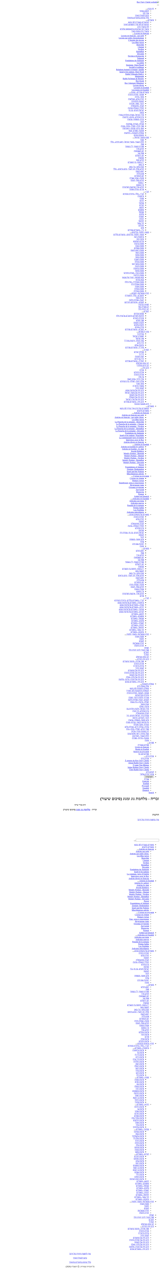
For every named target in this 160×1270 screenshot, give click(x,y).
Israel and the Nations (135, 471)
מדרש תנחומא (138, 241)
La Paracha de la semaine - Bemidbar (129, 429)
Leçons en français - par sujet (132, 36)
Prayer (141, 465)
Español (146, 788)
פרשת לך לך (139, 1055)
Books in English (142, 749)
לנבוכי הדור (139, 388)
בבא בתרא (140, 280)
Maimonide (139, 76)
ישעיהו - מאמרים (137, 623)
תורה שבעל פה (138, 643)
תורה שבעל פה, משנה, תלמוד (138, 634)
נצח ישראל (140, 338)
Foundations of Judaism (134, 467)
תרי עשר (140, 223)
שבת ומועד (145, 704)
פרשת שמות (139, 1079)
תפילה (146, 648)
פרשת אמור (139, 1122)
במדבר (141, 203)
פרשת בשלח (139, 1086)
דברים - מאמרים (142, 1154)
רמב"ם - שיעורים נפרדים (134, 329)
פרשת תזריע (139, 1113)
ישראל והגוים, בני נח (136, 110)
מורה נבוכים (139, 327)
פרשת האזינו (139, 1177)
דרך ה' (141, 354)
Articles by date (143, 885)
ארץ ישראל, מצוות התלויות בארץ (131, 115)
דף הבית (151, 9)
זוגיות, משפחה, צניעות (135, 119)
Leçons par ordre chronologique (131, 38)
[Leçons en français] (133, 34)
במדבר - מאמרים (142, 1129)
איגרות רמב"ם (138, 318)
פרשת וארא (139, 1082)
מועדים (146, 548)
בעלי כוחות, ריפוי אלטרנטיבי (138, 733)
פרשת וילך (140, 1174)
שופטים (141, 210)
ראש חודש (140, 551)
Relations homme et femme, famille (130, 69)
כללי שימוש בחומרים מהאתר (138, 18)
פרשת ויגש (140, 1073)
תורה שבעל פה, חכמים (140, 293)
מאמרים (151, 406)
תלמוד (141, 639)
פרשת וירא (140, 1057)
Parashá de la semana (135, 505)
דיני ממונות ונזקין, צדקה (140, 731)
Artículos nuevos (137, 503)
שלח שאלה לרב (143, 686)
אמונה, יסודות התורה (136, 94)
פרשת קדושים (138, 1120)
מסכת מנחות (139, 289)
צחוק (142, 541)
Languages (149, 777)
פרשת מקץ (140, 1070)
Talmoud (140, 58)
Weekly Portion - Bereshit (134, 453)
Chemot (141, 47)
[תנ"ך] (144, 192)
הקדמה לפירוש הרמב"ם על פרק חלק (130, 316)
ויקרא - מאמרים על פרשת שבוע (132, 607)
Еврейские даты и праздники (131, 483)
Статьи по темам (137, 478)
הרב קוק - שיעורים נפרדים (134, 401)
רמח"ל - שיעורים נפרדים (134, 361)
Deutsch (145, 790)
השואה (141, 535)
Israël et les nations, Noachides (132, 435)
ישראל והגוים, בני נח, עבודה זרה (132, 532)
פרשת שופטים (138, 1165)
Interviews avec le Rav (135, 440)
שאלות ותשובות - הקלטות (134, 133)
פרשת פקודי (139, 1102)
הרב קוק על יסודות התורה (134, 672)
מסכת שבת (139, 246)
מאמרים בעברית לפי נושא (144, 845)
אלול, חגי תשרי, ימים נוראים (138, 1012)
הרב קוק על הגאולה (136, 397)
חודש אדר (145, 1030)
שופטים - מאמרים (137, 616)
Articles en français (141, 413)
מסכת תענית (139, 259)
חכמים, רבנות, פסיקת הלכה (138, 700)
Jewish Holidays (137, 451)
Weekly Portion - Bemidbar (133, 460)
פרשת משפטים (138, 1091)
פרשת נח (140, 1052)
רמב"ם (146, 311)
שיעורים (151, 20)
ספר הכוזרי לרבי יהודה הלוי (139, 650)
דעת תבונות (139, 356)
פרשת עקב (140, 1161)
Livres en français (142, 747)
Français (145, 781)
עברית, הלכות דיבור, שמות (139, 697)
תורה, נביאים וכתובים (146, 1043)
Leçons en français (141, 33)
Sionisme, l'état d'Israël (135, 65)
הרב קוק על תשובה (136, 395)
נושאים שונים (139, 135)
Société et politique (136, 67)
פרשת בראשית (138, 1050)
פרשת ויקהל (139, 1100)
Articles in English (141, 444)
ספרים (151, 742)
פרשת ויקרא (139, 1107)
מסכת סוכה (139, 255)
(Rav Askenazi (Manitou (134, 83)
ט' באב (141, 164)
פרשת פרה (145, 1039)
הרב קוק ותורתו (143, 659)
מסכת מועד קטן (138, 264)
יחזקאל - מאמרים (137, 627)
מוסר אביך (140, 383)
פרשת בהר (140, 1125)
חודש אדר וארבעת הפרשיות (133, 187)
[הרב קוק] (142, 368)
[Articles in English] (138, 881)
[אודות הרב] (145, 756)
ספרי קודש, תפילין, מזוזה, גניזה (137, 729)
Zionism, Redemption (135, 469)
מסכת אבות (139, 286)
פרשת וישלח (139, 1066)
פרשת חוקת (139, 1143)
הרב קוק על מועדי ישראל (134, 392)
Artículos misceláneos (135, 512)
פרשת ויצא (140, 1064)
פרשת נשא (140, 1134)
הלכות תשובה (139, 322)
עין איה (141, 377)
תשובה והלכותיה (137, 101)
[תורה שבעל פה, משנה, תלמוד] (126, 634)
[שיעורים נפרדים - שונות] (130, 92)
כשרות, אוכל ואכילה (141, 724)
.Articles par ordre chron (139, 854)
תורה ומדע (140, 519)
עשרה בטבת (139, 589)
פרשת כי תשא (138, 1097)
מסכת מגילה (139, 261)
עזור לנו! (146, 13)
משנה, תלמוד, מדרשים (140, 232)
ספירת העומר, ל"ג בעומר (134, 146)
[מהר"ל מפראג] (137, 332)
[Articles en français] (133, 413)
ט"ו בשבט (140, 185)
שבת (142, 140)
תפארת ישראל (138, 336)
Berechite (140, 45)
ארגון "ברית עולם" (147, 774)
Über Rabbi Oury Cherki (139, 770)
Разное (141, 494)
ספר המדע (140, 320)
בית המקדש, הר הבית (140, 711)
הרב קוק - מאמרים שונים (134, 681)
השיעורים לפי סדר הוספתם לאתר (136, 24)
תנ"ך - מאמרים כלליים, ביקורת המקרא (129, 600)
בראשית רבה (139, 237)
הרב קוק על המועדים (136, 670)
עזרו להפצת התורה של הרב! (80, 1254)
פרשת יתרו (140, 1088)
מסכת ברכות (139, 243)
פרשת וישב (140, 1068)
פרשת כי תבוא (138, 1170)
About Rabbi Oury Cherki (138, 763)
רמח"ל (146, 350)
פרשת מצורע (139, 1116)
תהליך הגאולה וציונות (136, 108)
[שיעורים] (147, 20)
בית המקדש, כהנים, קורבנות (133, 117)
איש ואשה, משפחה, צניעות (138, 720)
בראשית (141, 196)
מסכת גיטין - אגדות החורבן (134, 273)
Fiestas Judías (138, 508)
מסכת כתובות (139, 268)
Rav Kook (140, 81)
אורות (142, 370)
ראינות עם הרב (138, 544)
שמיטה (141, 530)
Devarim (140, 54)
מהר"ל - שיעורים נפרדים (134, 347)
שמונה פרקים (139, 313)
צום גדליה (140, 173)
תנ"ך (147, 191)
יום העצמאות (139, 151)
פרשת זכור (145, 1034)
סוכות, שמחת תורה (136, 584)
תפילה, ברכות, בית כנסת (139, 702)
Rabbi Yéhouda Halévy (134, 74)
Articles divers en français (134, 442)
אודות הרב (150, 756)
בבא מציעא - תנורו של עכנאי (133, 277)
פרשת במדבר (139, 1131)
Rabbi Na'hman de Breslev (133, 79)
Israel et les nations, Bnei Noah (132, 72)
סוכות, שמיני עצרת (137, 178)
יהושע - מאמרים (138, 614)
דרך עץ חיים (139, 359)
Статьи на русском (141, 476)
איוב (142, 228)
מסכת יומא (140, 252)
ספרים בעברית (143, 745)
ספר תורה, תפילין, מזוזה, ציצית (132, 126)
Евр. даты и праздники (139, 919)
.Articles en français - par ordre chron (129, 417)
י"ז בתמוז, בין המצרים (136, 162)
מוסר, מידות (139, 97)
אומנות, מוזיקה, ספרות (140, 738)
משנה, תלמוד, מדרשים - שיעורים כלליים (128, 234)
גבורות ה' (140, 334)
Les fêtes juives (138, 42)
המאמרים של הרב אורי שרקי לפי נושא (134, 408)
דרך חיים (140, 343)
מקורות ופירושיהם (142, 695)
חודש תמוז (140, 160)
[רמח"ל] (143, 350)
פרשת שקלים (144, 1032)
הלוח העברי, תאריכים (140, 736)
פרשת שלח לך (138, 1138)
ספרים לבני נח (143, 754)
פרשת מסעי (139, 1152)
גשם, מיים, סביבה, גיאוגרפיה (133, 128)
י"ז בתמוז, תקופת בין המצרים (133, 569)
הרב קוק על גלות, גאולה (135, 677)
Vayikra (141, 49)
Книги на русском (141, 751)
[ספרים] (148, 743)
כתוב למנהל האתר (142, 15)
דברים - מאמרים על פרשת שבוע (131, 611)
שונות (142, 546)
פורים (142, 596)
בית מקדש (145, 964)
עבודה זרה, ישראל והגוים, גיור (137, 715)
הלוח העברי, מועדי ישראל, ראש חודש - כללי (127, 142)
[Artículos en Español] (131, 499)
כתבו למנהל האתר (80, 1258)
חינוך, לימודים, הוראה (140, 718)
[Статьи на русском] (132, 476)
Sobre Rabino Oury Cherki (138, 767)
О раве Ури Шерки (141, 765)
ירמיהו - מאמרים (137, 625)
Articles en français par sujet (133, 415)
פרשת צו (140, 1109)
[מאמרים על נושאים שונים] (129, 515)
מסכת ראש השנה (137, 250)
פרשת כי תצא (138, 1167)
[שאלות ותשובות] (141, 684)
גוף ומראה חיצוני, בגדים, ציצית (137, 722)
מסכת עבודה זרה (137, 284)
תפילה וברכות (143, 304)
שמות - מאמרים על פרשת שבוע (132, 605)
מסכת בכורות (139, 291)
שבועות (141, 158)
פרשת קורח (139, 1140)
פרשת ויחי (140, 1075)
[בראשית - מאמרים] (134, 1048)
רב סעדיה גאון (143, 307)
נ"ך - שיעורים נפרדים (136, 230)
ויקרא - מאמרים (143, 1104)
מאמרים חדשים (143, 410)
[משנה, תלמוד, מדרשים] (131, 232)
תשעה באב (139, 571)
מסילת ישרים (139, 352)
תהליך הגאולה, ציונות (136, 526)
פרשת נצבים (139, 1172)
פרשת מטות (139, 1149)
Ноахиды (140, 492)
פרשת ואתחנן (139, 1158)
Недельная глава (137, 485)
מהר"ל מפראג (143, 331)
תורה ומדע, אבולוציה (136, 99)
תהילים (141, 225)
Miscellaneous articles (135, 474)
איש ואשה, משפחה (136, 539)
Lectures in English (141, 88)
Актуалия (140, 490)
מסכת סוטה (139, 270)
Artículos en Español (140, 499)
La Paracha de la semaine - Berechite (129, 422)
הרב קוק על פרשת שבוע (135, 390)
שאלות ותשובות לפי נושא (139, 688)
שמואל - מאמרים (137, 618)
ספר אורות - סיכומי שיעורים (133, 661)
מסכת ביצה (139, 257)
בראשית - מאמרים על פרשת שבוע (131, 602)
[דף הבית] (147, 9)
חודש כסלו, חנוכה (137, 180)
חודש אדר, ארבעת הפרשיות (133, 593)
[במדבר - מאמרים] (135, 1129)
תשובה (141, 521)
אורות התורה (139, 374)
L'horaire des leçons (136, 40)
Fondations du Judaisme (134, 433)
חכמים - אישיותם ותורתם (134, 302)
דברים (141, 205)
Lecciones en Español (140, 90)
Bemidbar (145, 865)
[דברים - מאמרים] (135, 1154)
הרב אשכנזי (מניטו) (141, 404)
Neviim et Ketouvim (136, 56)
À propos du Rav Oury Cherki (137, 761)
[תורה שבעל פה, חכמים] (131, 293)
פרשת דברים (139, 1156)
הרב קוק (146, 368)
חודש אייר (140, 149)
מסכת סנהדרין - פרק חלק (134, 282)
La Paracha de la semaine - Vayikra (130, 426)
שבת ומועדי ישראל (142, 137)
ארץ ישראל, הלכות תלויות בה (137, 709)
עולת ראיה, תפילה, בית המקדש (132, 381)
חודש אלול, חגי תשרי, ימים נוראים (131, 575)
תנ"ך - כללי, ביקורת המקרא (133, 194)
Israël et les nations (141, 872)
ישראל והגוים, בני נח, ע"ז (139, 969)
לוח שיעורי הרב (143, 27)
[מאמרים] (147, 406)
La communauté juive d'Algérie (131, 438)
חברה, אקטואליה (137, 106)
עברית (146, 779)
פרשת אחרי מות (138, 1118)
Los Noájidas (139, 510)
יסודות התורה (139, 517)
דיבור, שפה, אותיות (136, 103)
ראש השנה (140, 171)
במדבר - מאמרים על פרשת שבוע (131, 609)
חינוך (142, 121)
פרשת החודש (144, 1041)
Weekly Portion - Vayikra (134, 458)
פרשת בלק (140, 1145)
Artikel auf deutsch (141, 496)
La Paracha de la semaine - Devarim (130, 431)
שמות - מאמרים (143, 1077)
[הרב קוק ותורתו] (136, 659)
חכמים (141, 641)
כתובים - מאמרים (137, 632)
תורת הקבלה (139, 645)
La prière (140, 63)
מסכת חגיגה (139, 266)
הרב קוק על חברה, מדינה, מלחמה (131, 679)
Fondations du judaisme (134, 60)
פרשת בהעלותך (138, 1136)
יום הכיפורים (139, 176)
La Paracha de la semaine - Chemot (130, 424)
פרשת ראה (140, 1163)
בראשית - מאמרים (142, 1048)
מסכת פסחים (139, 248)
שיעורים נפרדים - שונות (140, 92)
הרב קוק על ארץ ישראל (135, 399)
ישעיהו (141, 216)
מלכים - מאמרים (137, 621)
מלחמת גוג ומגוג (83, 809)
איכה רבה (140, 239)
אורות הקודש (139, 372)
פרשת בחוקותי (138, 1127)
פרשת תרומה (139, 1093)
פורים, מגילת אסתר (136, 189)
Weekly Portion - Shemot (134, 456)
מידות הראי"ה (138, 666)
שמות (142, 198)
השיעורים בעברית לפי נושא (138, 22)
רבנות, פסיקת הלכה (136, 300)
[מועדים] (147, 985)
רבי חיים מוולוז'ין (143, 365)
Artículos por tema (136, 501)
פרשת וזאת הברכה (137, 1179)
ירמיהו (141, 219)
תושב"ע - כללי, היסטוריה (134, 295)
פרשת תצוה (139, 1095)
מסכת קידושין (139, 275)
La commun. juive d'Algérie (138, 874)
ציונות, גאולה (144, 706)
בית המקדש (139, 528)
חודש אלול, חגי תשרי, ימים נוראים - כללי (128, 169)
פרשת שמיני (139, 1111)
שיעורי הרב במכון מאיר (140, 31)
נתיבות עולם (139, 345)
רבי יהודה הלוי (143, 309)
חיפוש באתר (144, 11)
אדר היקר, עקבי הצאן (135, 379)
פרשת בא (140, 1084)
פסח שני (141, 153)
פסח (142, 144)
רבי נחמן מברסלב (142, 363)
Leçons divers (138, 85)
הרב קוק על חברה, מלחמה (139, 1247)
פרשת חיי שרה (138, 1059)
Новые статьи (138, 480)
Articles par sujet (142, 851)
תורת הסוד (140, 298)
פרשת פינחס (139, 1147)
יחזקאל (141, 221)
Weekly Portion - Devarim (133, 462)
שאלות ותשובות (148, 684)
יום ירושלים (139, 155)
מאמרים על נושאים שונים (139, 514)
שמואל (141, 212)
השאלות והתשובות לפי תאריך (137, 691)
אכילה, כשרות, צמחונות (135, 124)
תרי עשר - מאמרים (136, 630)
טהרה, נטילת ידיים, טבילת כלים (137, 727)
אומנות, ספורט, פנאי (136, 130)
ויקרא (142, 200)
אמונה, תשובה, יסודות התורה (138, 693)
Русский (145, 786)
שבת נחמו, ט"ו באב (136, 167)
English (146, 783)
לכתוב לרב (150, 772)
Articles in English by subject (132, 447)
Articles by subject (141, 883)
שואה (142, 112)
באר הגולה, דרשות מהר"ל (134, 340)
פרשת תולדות (139, 1061)
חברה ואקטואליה (137, 523)
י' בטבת (141, 182)
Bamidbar (140, 51)
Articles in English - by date (133, 449)
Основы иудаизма (136, 487)
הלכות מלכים (139, 325)
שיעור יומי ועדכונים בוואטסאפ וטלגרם (134, 29)
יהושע (141, 207)
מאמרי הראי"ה (138, 386)
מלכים (141, 214)
